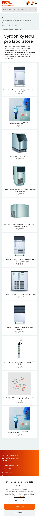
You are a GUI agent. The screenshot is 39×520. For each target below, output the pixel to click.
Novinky (4, 476)
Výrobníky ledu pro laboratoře (12, 29)
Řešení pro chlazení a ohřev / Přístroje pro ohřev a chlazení (18, 22)
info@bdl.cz (11, 468)
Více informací (19, 496)
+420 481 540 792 (12, 465)
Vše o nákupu (7, 473)
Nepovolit (19, 513)
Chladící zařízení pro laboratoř (11, 26)
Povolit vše (19, 507)
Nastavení (19, 500)
